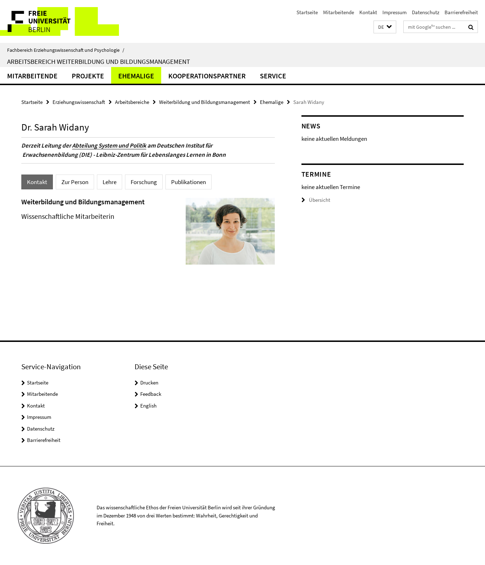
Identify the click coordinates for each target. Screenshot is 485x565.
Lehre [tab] (109, 182)
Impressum (394, 12)
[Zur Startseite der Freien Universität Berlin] (59, 21)
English (148, 405)
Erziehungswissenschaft (79, 102)
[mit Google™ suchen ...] (471, 27)
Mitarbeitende (338, 12)
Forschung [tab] (144, 182)
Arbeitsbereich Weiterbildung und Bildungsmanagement (98, 61)
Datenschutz (425, 12)
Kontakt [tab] (37, 182)
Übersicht (319, 199)
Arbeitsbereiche (132, 102)
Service (273, 75)
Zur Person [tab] (74, 182)
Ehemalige (136, 75)
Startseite (307, 12)
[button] (385, 27)
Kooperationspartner (207, 75)
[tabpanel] (148, 234)
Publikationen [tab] (188, 182)
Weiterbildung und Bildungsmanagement (204, 102)
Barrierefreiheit (461, 12)
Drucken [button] (149, 382)
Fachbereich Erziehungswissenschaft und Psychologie (65, 50)
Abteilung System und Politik (109, 145)
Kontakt (368, 12)
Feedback (150, 393)
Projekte (88, 75)
